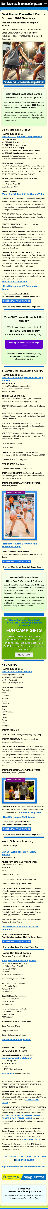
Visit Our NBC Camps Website (17, 671)
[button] (24, 302)
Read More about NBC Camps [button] (19, 817)
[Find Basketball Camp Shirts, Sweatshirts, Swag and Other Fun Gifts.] (24, 625)
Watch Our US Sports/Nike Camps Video (23, 194)
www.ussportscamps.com (14, 281)
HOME (5, 1156)
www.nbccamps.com (31, 812)
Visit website (8, 1073)
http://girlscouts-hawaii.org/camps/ (19, 960)
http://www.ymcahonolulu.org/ (17, 1058)
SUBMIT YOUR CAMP (20, 1156)
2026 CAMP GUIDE (31, 1139)
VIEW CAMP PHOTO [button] (15, 493)
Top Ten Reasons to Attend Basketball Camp (24, 1166)
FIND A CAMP (39, 1156)
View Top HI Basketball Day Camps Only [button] (24, 344)
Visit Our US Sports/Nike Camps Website (22, 136)
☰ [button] (45, 4)
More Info (24, 655)
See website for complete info (16, 1039)
